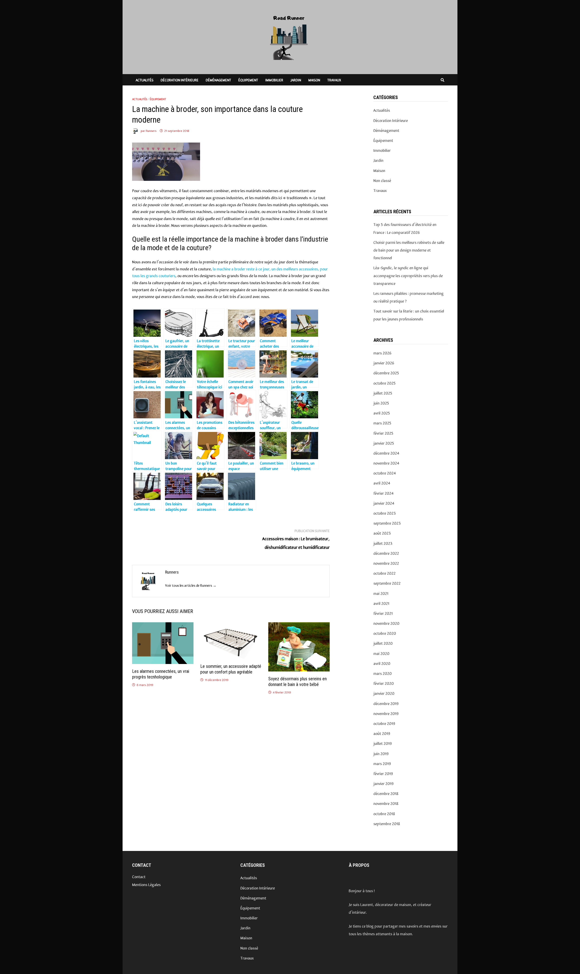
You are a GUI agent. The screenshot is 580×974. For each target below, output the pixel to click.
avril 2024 (381, 483)
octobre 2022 (384, 573)
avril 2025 (381, 413)
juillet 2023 (382, 543)
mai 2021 (380, 593)
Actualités (144, 79)
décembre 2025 (386, 373)
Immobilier (274, 79)
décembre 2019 (386, 703)
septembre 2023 (387, 523)
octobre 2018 (384, 813)
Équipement (248, 79)
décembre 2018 (386, 793)
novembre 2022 (386, 563)
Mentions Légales (146, 884)
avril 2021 (381, 603)
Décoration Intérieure (179, 79)
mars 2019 (382, 763)
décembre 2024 (386, 453)
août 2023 (382, 533)
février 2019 (383, 773)
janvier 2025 (383, 443)
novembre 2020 (386, 623)
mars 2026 (382, 353)
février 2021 (383, 613)
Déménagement (218, 79)
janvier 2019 (383, 783)
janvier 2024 (383, 503)
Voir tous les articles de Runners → (190, 585)
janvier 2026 (383, 363)
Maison (314, 79)
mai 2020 (381, 653)
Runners (151, 130)
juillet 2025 (382, 393)
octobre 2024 (384, 473)
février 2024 (383, 493)
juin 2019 (381, 753)
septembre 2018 (386, 823)
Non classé (382, 180)
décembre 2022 (386, 553)
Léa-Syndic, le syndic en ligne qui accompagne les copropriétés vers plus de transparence (408, 275)
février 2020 (383, 683)
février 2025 (383, 433)
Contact (138, 876)
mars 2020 (382, 673)
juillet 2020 (383, 643)
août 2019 (381, 733)
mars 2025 (382, 423)
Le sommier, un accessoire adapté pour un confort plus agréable (230, 669)
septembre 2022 (387, 583)
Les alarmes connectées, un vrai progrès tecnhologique (160, 674)
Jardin (295, 79)
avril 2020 (381, 663)
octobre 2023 (384, 513)
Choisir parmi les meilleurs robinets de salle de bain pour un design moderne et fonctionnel (408, 249)
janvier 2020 (383, 693)
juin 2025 (381, 403)
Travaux (334, 79)
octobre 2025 (384, 383)
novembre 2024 (386, 463)
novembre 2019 (386, 713)
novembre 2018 (386, 803)
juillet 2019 (382, 743)
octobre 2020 (384, 633)
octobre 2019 (384, 723)
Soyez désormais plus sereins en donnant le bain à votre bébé (297, 681)
